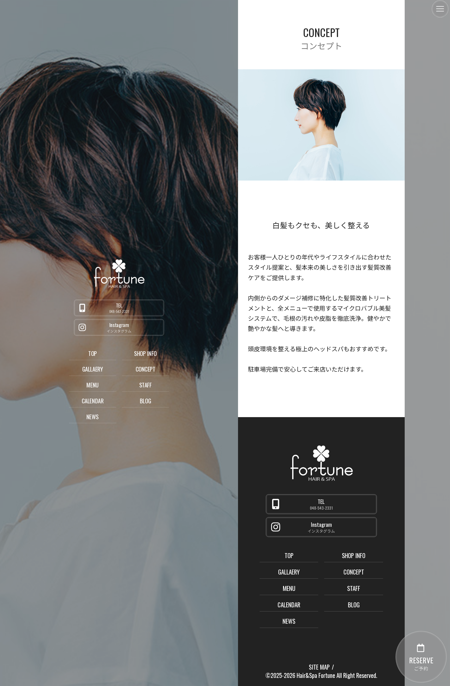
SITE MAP (319, 667)
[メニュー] (440, 9)
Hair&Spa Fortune (316, 675)
